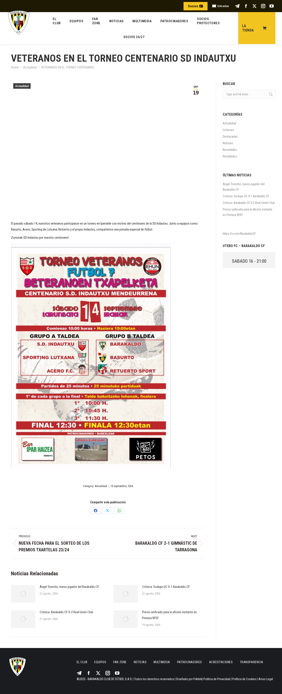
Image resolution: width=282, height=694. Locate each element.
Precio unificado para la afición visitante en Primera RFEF (169, 615)
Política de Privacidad (216, 679)
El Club (82, 662)
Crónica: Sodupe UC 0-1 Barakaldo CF (166, 587)
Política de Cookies (244, 679)
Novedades (230, 149)
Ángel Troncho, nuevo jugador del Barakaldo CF (69, 587)
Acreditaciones (221, 662)
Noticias (228, 143)
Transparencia (251, 662)
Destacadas (230, 136)
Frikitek (197, 679)
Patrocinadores (189, 662)
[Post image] (23, 594)
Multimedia (162, 662)
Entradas (223, 6)
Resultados (230, 156)
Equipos (100, 662)
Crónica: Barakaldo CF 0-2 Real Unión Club (66, 612)
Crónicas (228, 130)
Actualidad (22, 86)
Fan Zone (119, 662)
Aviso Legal (265, 679)
